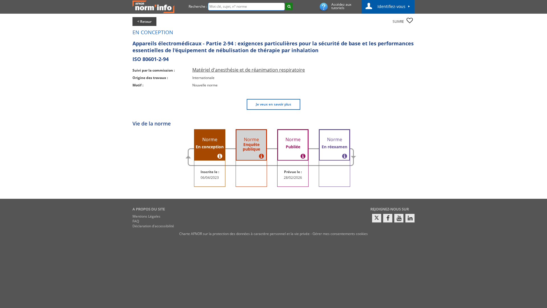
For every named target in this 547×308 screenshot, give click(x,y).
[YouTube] (398, 218)
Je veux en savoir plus (273, 104)
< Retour (144, 21)
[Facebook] (387, 218)
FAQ (135, 221)
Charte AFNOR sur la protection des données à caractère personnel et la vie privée (244, 233)
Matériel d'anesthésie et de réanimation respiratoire (248, 70)
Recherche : (198, 6)
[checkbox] (410, 20)
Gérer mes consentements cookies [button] (340, 233)
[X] (376, 218)
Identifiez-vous (391, 6)
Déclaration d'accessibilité (153, 226)
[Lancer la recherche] (289, 6)
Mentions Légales (146, 216)
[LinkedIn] (410, 218)
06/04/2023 (210, 177)
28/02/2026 (293, 177)
